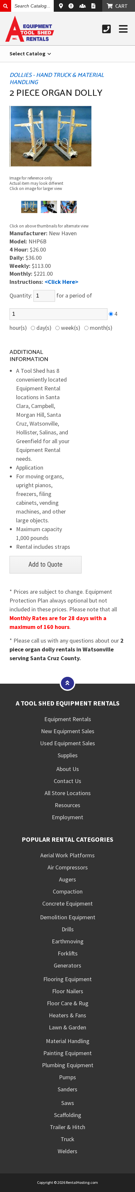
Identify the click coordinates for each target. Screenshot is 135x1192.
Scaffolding (67, 1115)
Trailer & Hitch (67, 1127)
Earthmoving (68, 941)
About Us (67, 769)
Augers (67, 879)
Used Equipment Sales (67, 743)
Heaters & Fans (67, 1015)
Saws (67, 1103)
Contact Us (67, 781)
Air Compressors (68, 867)
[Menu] (123, 29)
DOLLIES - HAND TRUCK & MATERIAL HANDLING (57, 78)
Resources (67, 805)
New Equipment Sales (67, 731)
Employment (67, 817)
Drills (68, 929)
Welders (67, 1151)
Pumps (67, 1077)
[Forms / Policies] (94, 6)
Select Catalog (28, 53)
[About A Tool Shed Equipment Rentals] (72, 6)
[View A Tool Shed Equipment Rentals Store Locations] (62, 6)
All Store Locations (68, 793)
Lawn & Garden (67, 1027)
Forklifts (68, 953)
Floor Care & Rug (67, 1003)
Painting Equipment (67, 1053)
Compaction (68, 891)
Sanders (67, 1089)
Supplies (68, 755)
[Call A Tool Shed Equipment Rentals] (106, 29)
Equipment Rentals (67, 719)
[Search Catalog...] (5, 6)
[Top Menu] (67, 683)
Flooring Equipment (67, 979)
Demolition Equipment (67, 917)
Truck (67, 1139)
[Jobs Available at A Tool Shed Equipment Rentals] (83, 6)
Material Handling (67, 1041)
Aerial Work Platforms (67, 855)
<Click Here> (61, 281)
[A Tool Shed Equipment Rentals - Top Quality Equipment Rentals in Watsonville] (29, 39)
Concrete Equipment (67, 903)
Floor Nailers (67, 991)
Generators (67, 965)
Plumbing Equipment (67, 1065)
